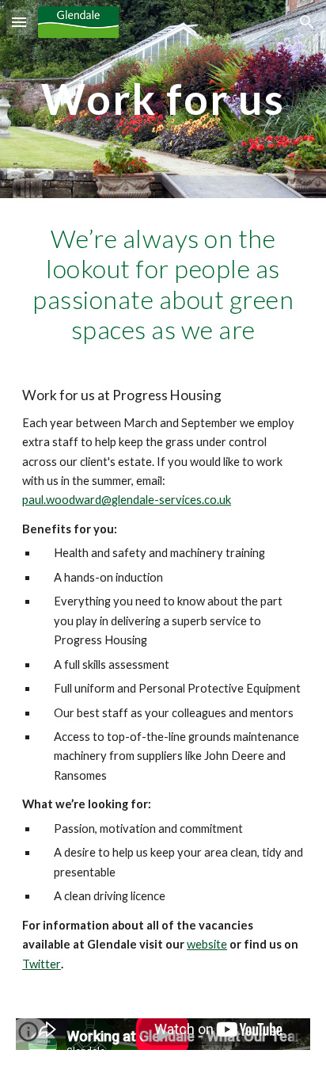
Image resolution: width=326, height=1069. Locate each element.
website (207, 944)
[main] (163, 98)
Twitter (41, 964)
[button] (19, 22)
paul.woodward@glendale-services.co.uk (126, 499)
